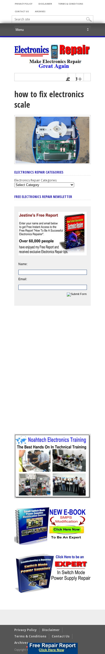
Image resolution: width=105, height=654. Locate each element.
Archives (40, 11)
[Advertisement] (52, 373)
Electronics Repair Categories (35, 180)
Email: (22, 279)
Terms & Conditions (70, 3)
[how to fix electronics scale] (52, 163)
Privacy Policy (23, 3)
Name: (23, 264)
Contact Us (22, 11)
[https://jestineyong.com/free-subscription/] (53, 648)
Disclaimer (45, 3)
